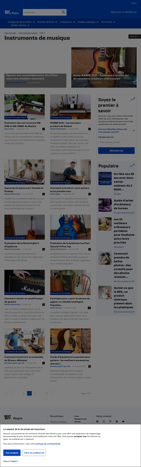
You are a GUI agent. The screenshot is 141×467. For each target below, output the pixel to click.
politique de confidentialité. (48, 444)
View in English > (11, 461)
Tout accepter (12, 453)
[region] (70, 445)
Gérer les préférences (34, 453)
